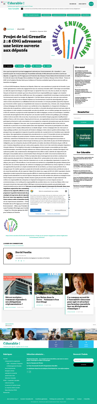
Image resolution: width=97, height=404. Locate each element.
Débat (53, 55)
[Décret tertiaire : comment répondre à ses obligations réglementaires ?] (17, 284)
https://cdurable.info (20, 255)
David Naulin (10, 29)
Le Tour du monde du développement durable (42, 366)
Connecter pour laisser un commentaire (13, 245)
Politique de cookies (40, 213)
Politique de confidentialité (54, 213)
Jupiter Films (39, 305)
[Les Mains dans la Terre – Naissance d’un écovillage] (48, 284)
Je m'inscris (83, 364)
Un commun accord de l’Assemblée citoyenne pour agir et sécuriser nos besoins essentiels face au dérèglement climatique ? (83, 73)
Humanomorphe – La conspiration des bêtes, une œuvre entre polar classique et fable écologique (47, 359)
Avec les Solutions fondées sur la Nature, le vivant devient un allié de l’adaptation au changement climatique (83, 179)
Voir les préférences (60, 210)
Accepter (35, 210)
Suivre (94, 324)
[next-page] (30, 372)
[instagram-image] (6, 334)
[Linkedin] (21, 260)
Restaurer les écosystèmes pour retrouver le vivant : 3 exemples (82, 186)
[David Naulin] (5, 29)
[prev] (89, 9)
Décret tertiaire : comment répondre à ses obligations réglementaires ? (15, 300)
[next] (91, 9)
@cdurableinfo (9, 324)
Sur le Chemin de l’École (35, 363)
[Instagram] (18, 260)
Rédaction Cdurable (10, 307)
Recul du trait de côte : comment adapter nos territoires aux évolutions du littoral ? (83, 91)
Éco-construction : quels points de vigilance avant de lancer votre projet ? (83, 158)
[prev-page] (28, 372)
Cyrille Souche (71, 312)
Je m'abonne (83, 122)
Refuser (47, 210)
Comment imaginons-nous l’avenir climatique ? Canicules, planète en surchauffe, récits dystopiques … (82, 100)
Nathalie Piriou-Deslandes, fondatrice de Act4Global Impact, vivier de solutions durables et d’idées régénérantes (52, 8)
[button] (66, 191)
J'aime (56, 341)
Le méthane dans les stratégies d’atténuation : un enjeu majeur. (48, 368)
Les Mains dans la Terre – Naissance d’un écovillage (47, 299)
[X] (23, 260)
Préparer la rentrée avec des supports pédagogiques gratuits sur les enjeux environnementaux (83, 172)
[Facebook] (16, 260)
